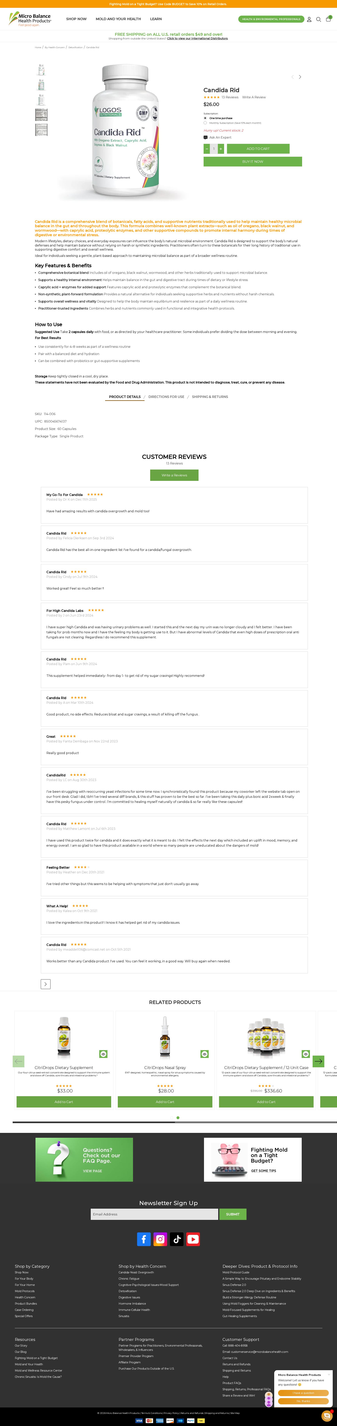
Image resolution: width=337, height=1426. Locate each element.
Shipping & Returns (210, 397)
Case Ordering (24, 1310)
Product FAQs (232, 1383)
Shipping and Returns (237, 1370)
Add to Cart (258, 149)
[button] (84, 1160)
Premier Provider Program (136, 1356)
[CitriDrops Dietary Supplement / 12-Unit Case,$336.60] (266, 1037)
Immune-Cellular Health (134, 1310)
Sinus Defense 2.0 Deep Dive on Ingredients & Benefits (259, 1291)
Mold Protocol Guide (236, 1272)
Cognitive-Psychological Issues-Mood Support (149, 1285)
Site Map (235, 1413)
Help (226, 1377)
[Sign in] (309, 18)
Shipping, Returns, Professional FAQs (246, 1389)
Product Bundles (26, 1303)
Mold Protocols (25, 1291)
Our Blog (21, 1352)
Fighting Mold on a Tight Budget (36, 1358)
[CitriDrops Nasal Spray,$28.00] (165, 1037)
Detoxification (128, 1291)
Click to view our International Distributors (197, 38)
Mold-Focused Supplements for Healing (249, 1310)
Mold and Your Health (29, 1364)
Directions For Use (166, 397)
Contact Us (230, 1358)
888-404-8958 (238, 1345)
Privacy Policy (171, 1413)
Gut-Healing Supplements (240, 1316)
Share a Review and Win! (239, 1395)
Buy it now (252, 162)
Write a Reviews (174, 475)
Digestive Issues (129, 1297)
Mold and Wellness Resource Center (38, 1370)
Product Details (125, 397)
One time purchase (220, 118)
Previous (18, 1061)
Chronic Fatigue (129, 1278)
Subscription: (211, 113)
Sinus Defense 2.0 (234, 1285)
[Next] (299, 77)
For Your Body (24, 1278)
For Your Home (25, 1285)
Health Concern (25, 1297)
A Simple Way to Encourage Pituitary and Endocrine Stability (262, 1278)
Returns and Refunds (236, 1364)
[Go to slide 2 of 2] (177, 1117)
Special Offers (24, 1316)
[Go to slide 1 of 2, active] (171, 1117)
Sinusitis (124, 1316)
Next (318, 1061)
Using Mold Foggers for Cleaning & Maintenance (254, 1303)
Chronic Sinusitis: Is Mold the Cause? (38, 1377)
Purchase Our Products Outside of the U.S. (146, 1368)
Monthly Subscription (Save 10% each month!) (235, 122)
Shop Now (21, 1272)
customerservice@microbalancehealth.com (259, 1352)
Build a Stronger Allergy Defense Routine (249, 1297)
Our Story (21, 1345)
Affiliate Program (130, 1362)
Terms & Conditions (151, 1413)
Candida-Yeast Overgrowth (136, 1272)
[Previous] (293, 77)
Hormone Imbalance (132, 1303)
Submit (233, 1214)
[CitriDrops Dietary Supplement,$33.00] (63, 1037)
